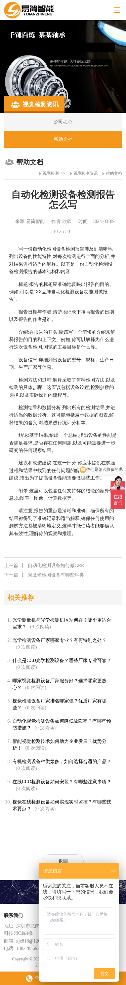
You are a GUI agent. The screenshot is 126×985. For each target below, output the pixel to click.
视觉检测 (51, 173)
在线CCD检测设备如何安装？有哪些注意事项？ (61, 781)
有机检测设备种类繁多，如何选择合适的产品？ (61, 761)
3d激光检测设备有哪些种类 (44, 575)
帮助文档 (114, 173)
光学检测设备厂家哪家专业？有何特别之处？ (59, 640)
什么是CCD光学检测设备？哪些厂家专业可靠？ (61, 660)
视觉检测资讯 (86, 173)
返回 (63, 861)
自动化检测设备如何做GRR (44, 565)
